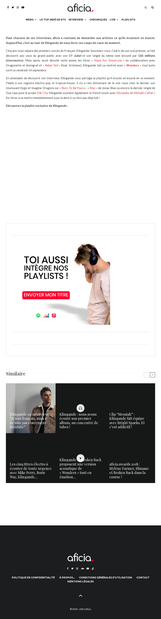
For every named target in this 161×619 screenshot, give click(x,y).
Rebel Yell (51, 65)
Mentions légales (80, 581)
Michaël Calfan (143, 93)
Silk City (42, 93)
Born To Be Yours (73, 88)
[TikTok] (92, 568)
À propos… (67, 577)
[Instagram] (17, 7)
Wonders (132, 65)
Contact (142, 577)
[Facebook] (8, 7)
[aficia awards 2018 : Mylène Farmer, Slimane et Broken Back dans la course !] (130, 458)
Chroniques (98, 19)
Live (112, 19)
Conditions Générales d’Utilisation (105, 577)
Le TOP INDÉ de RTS (53, 19)
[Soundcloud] (82, 568)
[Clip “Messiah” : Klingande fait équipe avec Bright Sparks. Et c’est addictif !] (130, 408)
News (30, 19)
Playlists (128, 19)
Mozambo (122, 93)
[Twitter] (12, 7)
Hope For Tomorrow (108, 60)
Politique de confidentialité (33, 577)
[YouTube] (23, 7)
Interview (76, 19)
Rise (92, 88)
